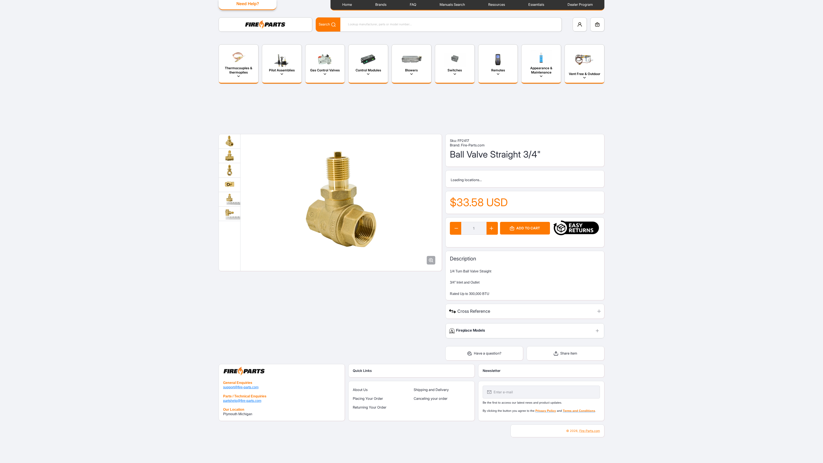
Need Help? (247, 3)
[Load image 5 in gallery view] (229, 199)
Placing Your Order (368, 398)
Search (324, 24)
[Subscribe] (594, 392)
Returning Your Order (369, 407)
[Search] (331, 24)
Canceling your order (431, 398)
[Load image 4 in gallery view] (229, 185)
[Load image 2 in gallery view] (229, 156)
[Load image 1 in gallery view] (229, 141)
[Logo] (265, 24)
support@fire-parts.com (240, 387)
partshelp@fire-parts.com (242, 401)
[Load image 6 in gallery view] (229, 214)
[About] (282, 370)
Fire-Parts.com (589, 431)
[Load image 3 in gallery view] (229, 170)
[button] (597, 24)
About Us (360, 390)
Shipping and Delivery (431, 390)
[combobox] (439, 24)
